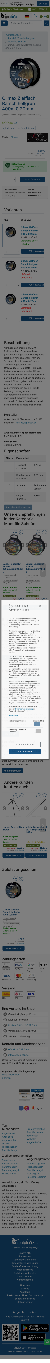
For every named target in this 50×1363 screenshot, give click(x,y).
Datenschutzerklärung (24, 709)
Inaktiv (39, 731)
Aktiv (37, 724)
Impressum (13, 715)
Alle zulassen (25, 751)
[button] (37, 724)
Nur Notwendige (25, 744)
